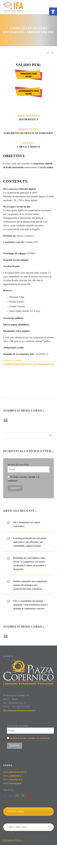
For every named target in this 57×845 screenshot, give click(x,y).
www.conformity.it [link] (12, 775)
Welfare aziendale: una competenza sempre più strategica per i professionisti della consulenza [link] (30, 585)
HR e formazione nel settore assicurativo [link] (26, 524)
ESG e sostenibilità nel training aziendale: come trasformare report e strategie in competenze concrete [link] (30, 605)
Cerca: (50, 435)
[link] (53, 11)
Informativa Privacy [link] (12, 840)
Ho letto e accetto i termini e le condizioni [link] (29, 738)
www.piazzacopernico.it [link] (14, 772)
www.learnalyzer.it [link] (12, 783)
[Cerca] (50, 827)
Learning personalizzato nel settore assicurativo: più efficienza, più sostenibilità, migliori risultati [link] (30, 542)
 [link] (48, 53)
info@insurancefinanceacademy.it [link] (19, 710)
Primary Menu (51, 7)
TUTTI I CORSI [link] (15, 811)
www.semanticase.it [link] (12, 779)
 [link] (52, 53)
